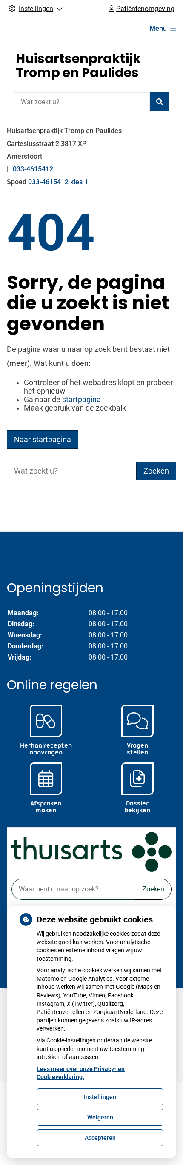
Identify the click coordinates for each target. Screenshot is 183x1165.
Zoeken (153, 889)
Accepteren (100, 1137)
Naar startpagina (42, 439)
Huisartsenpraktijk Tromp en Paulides (78, 65)
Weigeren (100, 1117)
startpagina (81, 399)
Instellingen (100, 1097)
